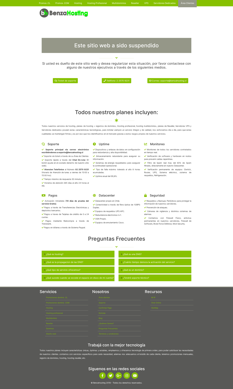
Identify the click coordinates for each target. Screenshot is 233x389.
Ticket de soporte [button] (66, 80)
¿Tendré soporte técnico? (135, 277)
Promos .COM (62, 3)
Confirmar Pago (105, 308)
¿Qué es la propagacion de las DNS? (64, 262)
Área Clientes (187, 3)
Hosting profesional (54, 313)
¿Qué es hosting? (54, 254)
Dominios (50, 328)
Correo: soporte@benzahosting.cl (168, 80)
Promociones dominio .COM (57, 303)
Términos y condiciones (109, 334)
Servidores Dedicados (165, 3)
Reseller (135, 3)
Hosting (78, 3)
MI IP (153, 297)
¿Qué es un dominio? (133, 270)
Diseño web (51, 334)
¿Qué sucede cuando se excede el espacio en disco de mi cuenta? (79, 277)
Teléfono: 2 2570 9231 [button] (117, 80)
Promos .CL (44, 3)
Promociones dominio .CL (56, 297)
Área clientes (104, 297)
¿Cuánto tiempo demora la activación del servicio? (148, 262)
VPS (146, 3)
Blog (100, 318)
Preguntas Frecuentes (108, 328)
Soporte (102, 303)
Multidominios (119, 3)
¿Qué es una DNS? (132, 254)
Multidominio (51, 318)
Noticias (102, 313)
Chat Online (156, 303)
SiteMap (154, 308)
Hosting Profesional (97, 3)
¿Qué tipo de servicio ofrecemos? (62, 270)
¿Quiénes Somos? (106, 323)
